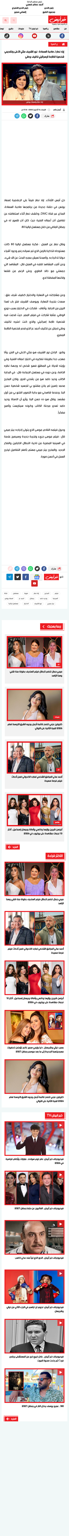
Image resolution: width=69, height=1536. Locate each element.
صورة (26, 593)
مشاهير (56, 28)
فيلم (56, 593)
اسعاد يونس (9, 598)
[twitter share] (30, 115)
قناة (5, 593)
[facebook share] (37, 115)
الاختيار (26, 603)
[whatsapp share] (23, 115)
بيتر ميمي (50, 603)
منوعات (21, 28)
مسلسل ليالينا (13, 603)
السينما (55, 598)
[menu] (13, 20)
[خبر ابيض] (57, 19)
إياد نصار (36, 593)
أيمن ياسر (57, 109)
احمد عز (21, 598)
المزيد (15, 847)
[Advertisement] (34, 159)
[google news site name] (36, 577)
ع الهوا (46, 28)
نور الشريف (38, 603)
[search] (5, 20)
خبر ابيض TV (33, 28)
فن (65, 28)
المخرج (46, 593)
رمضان (32, 598)
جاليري (11, 28)
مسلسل (16, 593)
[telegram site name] (9, 577)
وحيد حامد (43, 598)
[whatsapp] (10, 568)
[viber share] (17, 115)
